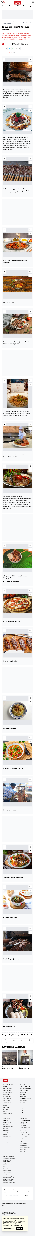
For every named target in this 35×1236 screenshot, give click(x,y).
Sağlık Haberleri (7, 1098)
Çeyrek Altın (6, 1130)
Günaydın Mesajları (8, 1126)
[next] (32, 1060)
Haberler (4, 22)
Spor (24, 6)
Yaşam (9, 22)
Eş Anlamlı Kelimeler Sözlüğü (24, 1137)
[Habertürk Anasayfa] (17, 2)
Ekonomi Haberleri (7, 1088)
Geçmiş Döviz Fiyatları (8, 1174)
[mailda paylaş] (16, 48)
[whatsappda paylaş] (12, 48)
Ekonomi (12, 6)
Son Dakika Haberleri (8, 1084)
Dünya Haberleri (7, 1096)
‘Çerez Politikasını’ (19, 1224)
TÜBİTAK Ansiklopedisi (25, 1133)
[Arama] (2, 2)
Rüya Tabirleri (23, 1125)
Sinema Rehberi (23, 1106)
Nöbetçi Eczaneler (24, 1090)
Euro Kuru (5, 1111)
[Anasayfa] (5, 1080)
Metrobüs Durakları (24, 1145)
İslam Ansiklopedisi (24, 1131)
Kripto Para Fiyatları (7, 1113)
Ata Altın (5, 1134)
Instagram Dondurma (25, 1110)
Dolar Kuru (5, 1109)
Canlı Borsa (22, 1084)
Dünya (19, 6)
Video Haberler (23, 1118)
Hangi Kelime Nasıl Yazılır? (24, 1140)
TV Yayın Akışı (23, 1108)
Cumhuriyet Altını (7, 1136)
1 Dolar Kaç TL (6, 1140)
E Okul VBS (22, 1094)
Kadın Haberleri (6, 1100)
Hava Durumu (23, 1102)
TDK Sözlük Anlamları (25, 1120)
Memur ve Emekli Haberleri (7, 1104)
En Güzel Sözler (23, 1143)
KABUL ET (19, 1228)
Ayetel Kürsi (5, 1120)
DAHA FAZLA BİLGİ (9, 1228)
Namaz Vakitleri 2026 (25, 1086)
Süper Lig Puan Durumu (8, 1146)
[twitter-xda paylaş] (6, 48)
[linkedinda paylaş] (9, 48)
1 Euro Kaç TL (6, 1142)
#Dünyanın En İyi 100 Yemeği (10, 1035)
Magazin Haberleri (7, 1092)
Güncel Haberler (7, 1090)
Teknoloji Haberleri (7, 1102)
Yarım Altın (5, 1132)
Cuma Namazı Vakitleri (25, 1088)
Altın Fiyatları (6, 1107)
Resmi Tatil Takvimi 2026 (9, 1182)
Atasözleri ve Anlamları (8, 1156)
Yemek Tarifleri (6, 1118)
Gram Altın (5, 1128)
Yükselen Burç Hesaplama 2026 (7, 1169)
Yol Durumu (22, 1104)
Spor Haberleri (6, 1094)
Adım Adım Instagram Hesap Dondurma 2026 (8, 1176)
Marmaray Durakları (25, 1147)
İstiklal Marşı (23, 1092)
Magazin (31, 6)
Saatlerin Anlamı (7, 1122)
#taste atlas (25, 1035)
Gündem (5, 6)
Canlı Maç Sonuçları (8, 1144)
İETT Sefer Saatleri (7, 1165)
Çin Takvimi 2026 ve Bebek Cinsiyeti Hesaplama (8, 1162)
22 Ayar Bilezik (6, 1138)
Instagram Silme (24, 1112)
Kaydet (27, 1196)
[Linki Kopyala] (19, 48)
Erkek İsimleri (23, 1149)
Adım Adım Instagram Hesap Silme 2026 (8, 1180)
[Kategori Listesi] (33, 2)
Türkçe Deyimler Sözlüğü (9, 1158)
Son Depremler (23, 1100)
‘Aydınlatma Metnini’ (8, 1225)
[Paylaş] (30, 59)
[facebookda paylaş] (3, 48)
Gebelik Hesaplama (8, 1167)
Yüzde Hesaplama (7, 1172)
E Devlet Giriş (23, 1096)
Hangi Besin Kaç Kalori (25, 1135)
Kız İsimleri (22, 1151)
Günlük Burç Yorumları (25, 1098)
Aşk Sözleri (5, 1124)
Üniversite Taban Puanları (24, 1123)
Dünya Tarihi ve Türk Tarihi (25, 1128)
